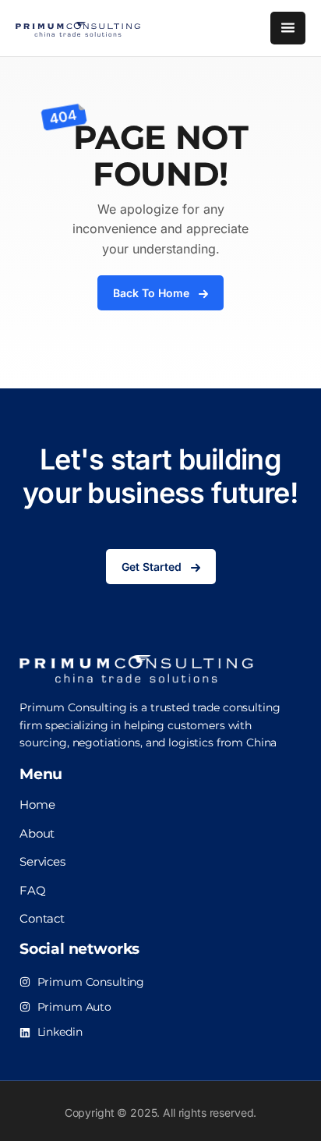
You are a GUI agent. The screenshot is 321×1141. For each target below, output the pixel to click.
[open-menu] (287, 28)
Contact (42, 918)
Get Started (152, 566)
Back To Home (151, 292)
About (37, 833)
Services (42, 861)
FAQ (32, 890)
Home (37, 804)
